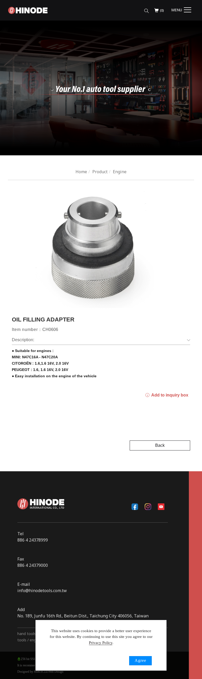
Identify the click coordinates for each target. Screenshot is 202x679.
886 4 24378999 (32, 540)
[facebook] (135, 506)
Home (81, 172)
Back (160, 445)
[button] (146, 9)
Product (100, 172)
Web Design (55, 671)
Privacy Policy (100, 643)
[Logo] (28, 10)
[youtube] (161, 506)
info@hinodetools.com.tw (42, 590)
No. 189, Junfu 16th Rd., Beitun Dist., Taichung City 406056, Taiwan (83, 616)
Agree (140, 660)
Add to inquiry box (169, 395)
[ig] (148, 506)
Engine (120, 172)
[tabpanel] (101, 88)
